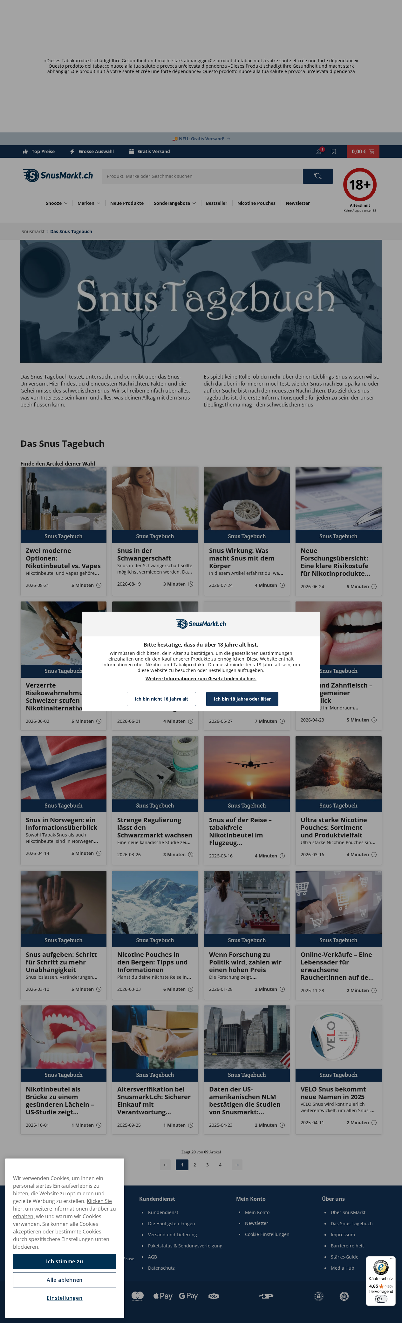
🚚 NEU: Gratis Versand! (198, 139)
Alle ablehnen (65, 1279)
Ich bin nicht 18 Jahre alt (161, 699)
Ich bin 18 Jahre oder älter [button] (242, 699)
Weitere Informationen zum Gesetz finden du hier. (201, 679)
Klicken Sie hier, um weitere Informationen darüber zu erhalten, (64, 1209)
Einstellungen (64, 1297)
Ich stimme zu (64, 1261)
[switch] (381, 1299)
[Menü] (392, 1260)
